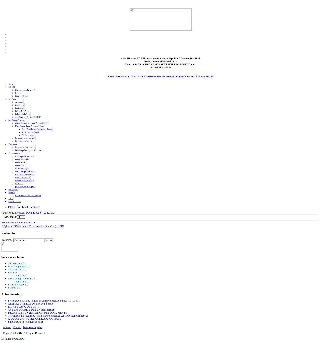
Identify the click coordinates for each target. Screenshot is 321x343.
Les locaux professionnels (25, 171)
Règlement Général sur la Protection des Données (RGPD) (33, 226)
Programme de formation (25, 147)
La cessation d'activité (23, 141)
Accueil (12, 84)
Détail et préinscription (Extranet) (28, 150)
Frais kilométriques (18, 284)
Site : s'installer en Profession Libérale (37, 129)
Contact (17, 327)
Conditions (19, 105)
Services (12, 192)
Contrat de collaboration (24, 174)
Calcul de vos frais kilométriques (28, 195)
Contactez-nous (15, 201)
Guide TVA (19, 165)
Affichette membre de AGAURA (28, 117)
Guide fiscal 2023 (17, 269)
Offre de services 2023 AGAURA (126, 76)
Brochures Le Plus (22, 177)
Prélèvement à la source (24, 180)
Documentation (15, 153)
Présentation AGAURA (160, 76)
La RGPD (19, 183)
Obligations (19, 108)
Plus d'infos (21, 275)
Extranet (12, 272)
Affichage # (10, 216)
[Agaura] (9, 250)
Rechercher (7, 239)
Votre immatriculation (30, 132)
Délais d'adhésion (22, 111)
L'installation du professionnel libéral (29, 126)
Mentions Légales (32, 327)
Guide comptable (22, 159)
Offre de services (17, 263)
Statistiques (13, 189)
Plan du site (14, 287)
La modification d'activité (25, 138)
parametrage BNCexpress (25, 186)
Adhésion (12, 99)
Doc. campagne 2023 (19, 266)
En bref (18, 93)
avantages (19, 102)
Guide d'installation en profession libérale (31, 123)
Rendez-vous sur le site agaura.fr (194, 76)
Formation (13, 144)
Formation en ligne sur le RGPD (19, 222)
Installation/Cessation (17, 120)
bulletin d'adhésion (22, 114)
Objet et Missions (22, 96)
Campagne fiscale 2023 (24, 156)
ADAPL (12, 87)
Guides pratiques (28, 135)
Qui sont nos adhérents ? (25, 90)
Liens (11, 198)
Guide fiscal (20, 162)
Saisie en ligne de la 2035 (21, 278)
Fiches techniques (22, 168)
